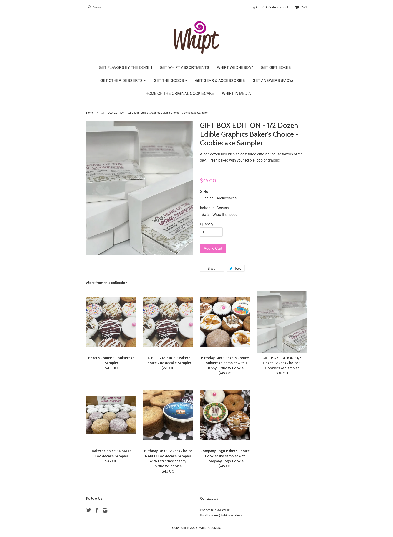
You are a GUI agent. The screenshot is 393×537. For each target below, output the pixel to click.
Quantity (206, 223)
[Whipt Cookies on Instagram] (105, 511)
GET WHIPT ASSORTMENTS (184, 67)
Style (204, 191)
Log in (254, 7)
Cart (304, 7)
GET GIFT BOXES (276, 67)
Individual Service (214, 207)
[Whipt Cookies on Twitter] (88, 511)
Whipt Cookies (209, 527)
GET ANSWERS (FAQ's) (273, 80)
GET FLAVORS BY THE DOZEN (125, 67)
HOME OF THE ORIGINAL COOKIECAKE (180, 93)
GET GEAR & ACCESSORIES (220, 80)
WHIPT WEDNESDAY (235, 67)
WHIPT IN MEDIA (236, 93)
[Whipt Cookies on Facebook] (96, 511)
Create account (277, 7)
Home (90, 112)
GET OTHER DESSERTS (122, 80)
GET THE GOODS (169, 80)
